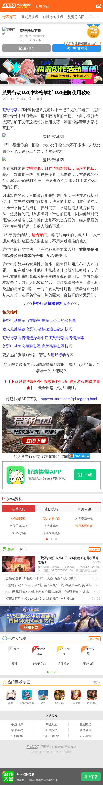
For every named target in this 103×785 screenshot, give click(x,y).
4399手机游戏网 (16, 5)
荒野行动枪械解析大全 (51, 303)
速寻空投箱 (18, 533)
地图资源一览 (84, 518)
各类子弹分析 (18, 525)
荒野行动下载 (30, 30)
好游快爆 (17, 735)
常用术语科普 (84, 525)
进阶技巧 (51, 508)
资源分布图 (76, 16)
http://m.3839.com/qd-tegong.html (69, 398)
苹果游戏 (17, 730)
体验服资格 (18, 518)
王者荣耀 (75, 702)
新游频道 (85, 730)
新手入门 (18, 508)
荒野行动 (10, 109)
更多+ (97, 682)
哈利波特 (92, 702)
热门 (23, 549)
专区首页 (9, 16)
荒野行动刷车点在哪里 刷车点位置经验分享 (39, 320)
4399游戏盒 (51, 735)
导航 (98, 6)
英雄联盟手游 (27, 702)
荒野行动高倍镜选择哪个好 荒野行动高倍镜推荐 (43, 337)
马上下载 (91, 776)
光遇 (43, 702)
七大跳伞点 (51, 525)
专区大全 (51, 724)
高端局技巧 (29, 16)
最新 (11, 549)
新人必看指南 (51, 518)
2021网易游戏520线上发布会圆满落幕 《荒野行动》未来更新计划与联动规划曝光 (53, 592)
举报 (39, 98)
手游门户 (17, 724)
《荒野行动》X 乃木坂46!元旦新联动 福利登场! (53, 598)
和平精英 (59, 702)
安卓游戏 (51, 730)
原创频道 (86, 724)
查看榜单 (94, 639)
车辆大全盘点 (51, 533)
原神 (10, 702)
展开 (99, 17)
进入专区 (94, 549)
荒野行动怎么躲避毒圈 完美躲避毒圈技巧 (37, 346)
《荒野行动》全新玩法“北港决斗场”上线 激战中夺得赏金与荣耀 (53, 585)
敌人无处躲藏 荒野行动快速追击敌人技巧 (37, 329)
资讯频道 (85, 735)
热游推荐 (82, 47)
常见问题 (84, 508)
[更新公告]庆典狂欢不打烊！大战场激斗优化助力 (53, 578)
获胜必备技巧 (53, 16)
